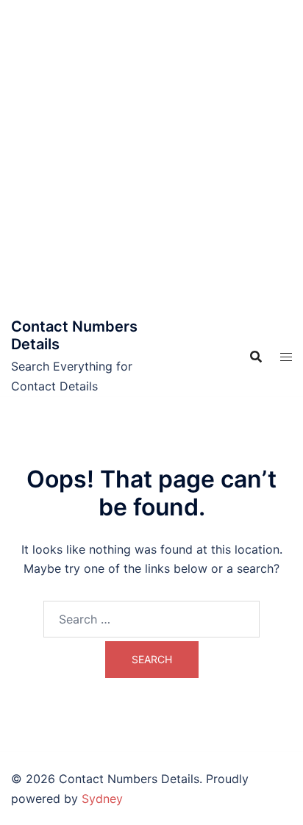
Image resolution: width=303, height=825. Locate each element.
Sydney (102, 798)
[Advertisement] (151, 158)
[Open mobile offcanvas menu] (286, 357)
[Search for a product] (256, 356)
